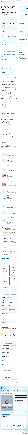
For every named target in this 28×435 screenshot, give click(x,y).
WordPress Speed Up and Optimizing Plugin (11, 183)
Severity (10, 305)
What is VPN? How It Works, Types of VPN (11, 175)
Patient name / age (3, 302)
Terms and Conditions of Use (3, 417)
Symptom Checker (2, 390)
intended (13, 132)
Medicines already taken (4, 313)
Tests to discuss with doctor (5, 298)
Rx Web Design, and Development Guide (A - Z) (11, 195)
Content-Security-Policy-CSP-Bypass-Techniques (11, 205)
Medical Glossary (11, 390)
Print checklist (3, 258)
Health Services (8, 390)
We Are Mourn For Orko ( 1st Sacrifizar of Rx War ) (23, 18)
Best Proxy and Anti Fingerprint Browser (10, 190)
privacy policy (8, 409)
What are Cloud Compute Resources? (11, 219)
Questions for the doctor (4, 322)
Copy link (6, 26)
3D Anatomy (5, 390)
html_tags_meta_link (9, 211)
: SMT (3, 129)
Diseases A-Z (15, 390)
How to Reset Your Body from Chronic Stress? (23, 39)
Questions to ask (4, 300)
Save (9, 26)
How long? (3, 305)
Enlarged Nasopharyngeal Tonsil (22, 23)
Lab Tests (17, 390)
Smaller (15, 26)
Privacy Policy (15, 417)
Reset (26, 432)
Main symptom (10, 302)
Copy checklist (7, 258)
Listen (11, 26)
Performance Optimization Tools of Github (11, 160)
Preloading (8, 197)
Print (3, 26)
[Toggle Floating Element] (26, 433)
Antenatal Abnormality (21, 31)
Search (26, 14)
